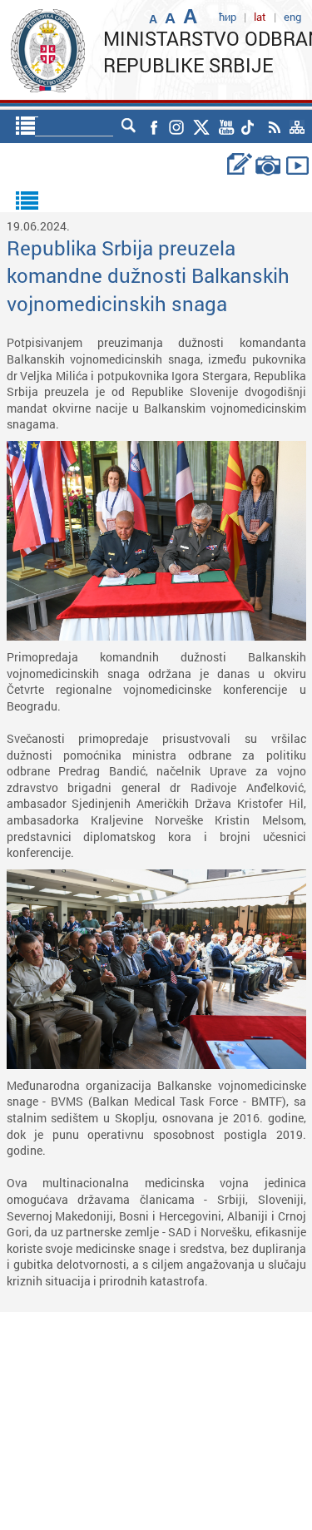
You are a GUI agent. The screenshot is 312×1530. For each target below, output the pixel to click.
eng (292, 16)
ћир (227, 16)
